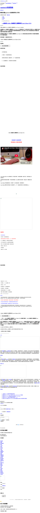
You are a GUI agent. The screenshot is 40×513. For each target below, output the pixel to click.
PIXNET (13, 499)
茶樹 (1, 466)
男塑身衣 (14, 359)
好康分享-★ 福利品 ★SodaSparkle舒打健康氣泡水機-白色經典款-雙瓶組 (14, 398)
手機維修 (2, 456)
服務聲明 (29, 499)
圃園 (1, 469)
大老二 (1, 445)
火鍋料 (1, 450)
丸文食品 (10, 379)
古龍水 (1, 468)
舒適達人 (7, 386)
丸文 (3, 363)
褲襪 (1, 442)
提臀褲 (1, 474)
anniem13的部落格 (6, 7)
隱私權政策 (25, 499)
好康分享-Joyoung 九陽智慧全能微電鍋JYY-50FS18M (11, 396)
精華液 (1, 465)
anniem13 (1, 403)
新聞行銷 (2, 462)
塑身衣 (1, 355)
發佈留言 (2, 421)
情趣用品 (2, 451)
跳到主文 (2, 10)
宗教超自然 (8, 411)
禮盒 (1, 446)
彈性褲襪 (2, 443)
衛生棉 (3, 386)
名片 (3, 19)
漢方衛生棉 (15, 386)
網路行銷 (2, 460)
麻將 (1, 444)
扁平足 (1, 295)
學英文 (1, 389)
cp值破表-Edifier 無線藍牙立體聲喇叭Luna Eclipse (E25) (16, 23)
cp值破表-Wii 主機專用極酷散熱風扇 (8, 393)
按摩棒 (1, 452)
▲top (1, 413)
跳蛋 (1, 453)
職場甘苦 (3, 485)
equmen (7, 359)
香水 (1, 467)
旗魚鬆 (4, 380)
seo (0, 461)
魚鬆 (1, 363)
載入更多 (2, 415)
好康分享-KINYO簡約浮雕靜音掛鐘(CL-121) (9, 397)
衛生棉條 (2, 458)
